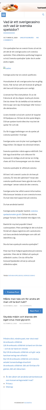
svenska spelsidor (15, 275)
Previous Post (13, 292)
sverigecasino (29, 275)
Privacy (9, 383)
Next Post (34, 311)
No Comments (25, 306)
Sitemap (9, 387)
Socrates (28, 403)
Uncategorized (27, 38)
